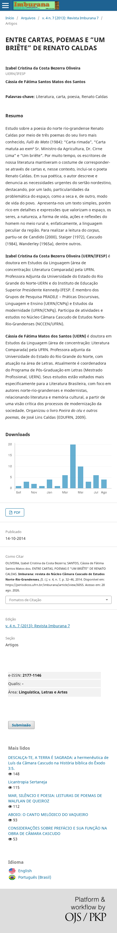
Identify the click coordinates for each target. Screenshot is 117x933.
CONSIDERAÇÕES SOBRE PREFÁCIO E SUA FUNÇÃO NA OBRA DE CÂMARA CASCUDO (57, 830)
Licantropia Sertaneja (27, 781)
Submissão (21, 725)
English (25, 870)
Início (9, 17)
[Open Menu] (5, 5)
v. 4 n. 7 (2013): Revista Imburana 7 (70, 17)
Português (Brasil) (34, 877)
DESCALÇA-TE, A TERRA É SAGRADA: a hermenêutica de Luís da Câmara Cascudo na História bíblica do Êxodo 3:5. (58, 763)
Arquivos (28, 17)
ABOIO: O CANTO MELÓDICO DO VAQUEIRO (48, 814)
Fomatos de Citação (25, 599)
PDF (16, 512)
